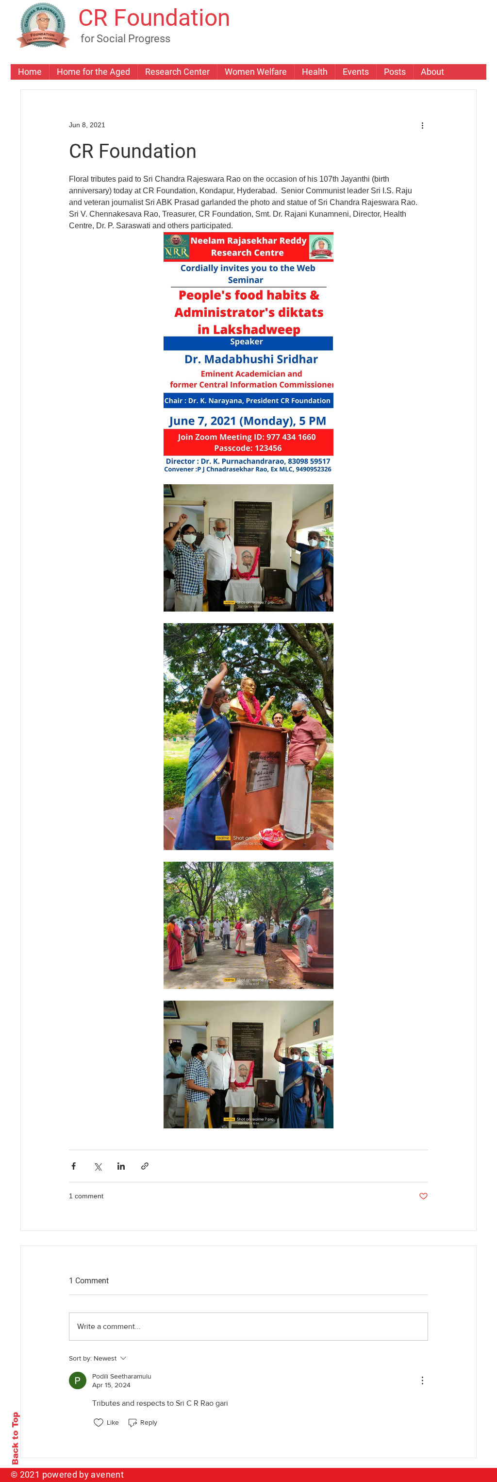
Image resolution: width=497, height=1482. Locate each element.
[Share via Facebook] (73, 1166)
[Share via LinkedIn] (121, 1166)
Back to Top (15, 1438)
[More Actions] (422, 1380)
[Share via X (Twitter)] (97, 1166)
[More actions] (422, 125)
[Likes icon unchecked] (98, 1423)
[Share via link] (144, 1166)
